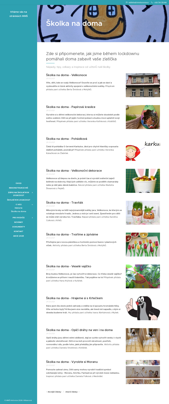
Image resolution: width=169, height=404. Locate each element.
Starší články (71, 392)
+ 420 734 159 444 (160, 2)
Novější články (54, 392)
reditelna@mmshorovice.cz (139, 2)
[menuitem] (18, 183)
